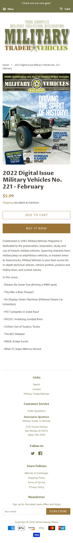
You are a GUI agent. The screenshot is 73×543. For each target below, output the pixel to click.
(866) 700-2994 (36, 434)
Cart (67, 9)
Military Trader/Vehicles (36, 393)
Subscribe (58, 511)
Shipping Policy (36, 477)
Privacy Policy (36, 487)
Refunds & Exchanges (36, 473)
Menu (10, 9)
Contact (36, 389)
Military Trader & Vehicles (36, 420)
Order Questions (37, 410)
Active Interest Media (46, 522)
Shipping (8, 202)
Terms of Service (36, 482)
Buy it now (36, 228)
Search (36, 384)
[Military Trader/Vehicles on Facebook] (40, 454)
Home (6, 65)
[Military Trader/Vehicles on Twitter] (33, 454)
